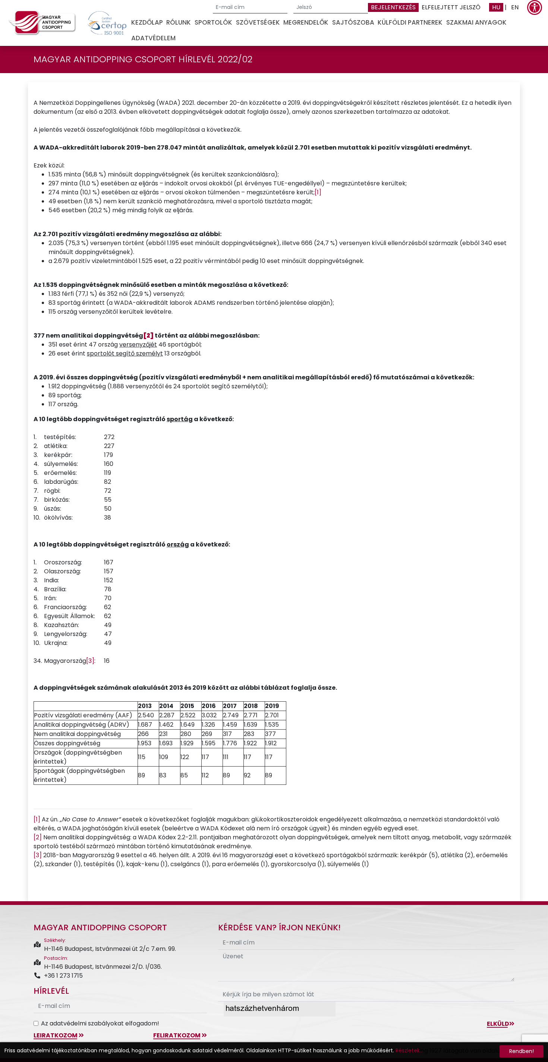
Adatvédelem (153, 38)
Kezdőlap (147, 22)
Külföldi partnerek (410, 22)
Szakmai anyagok (476, 22)
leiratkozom (56, 1035)
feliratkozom (177, 1035)
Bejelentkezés (393, 7)
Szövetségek (258, 22)
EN (515, 7)
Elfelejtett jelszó (451, 7)
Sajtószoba (353, 22)
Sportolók (213, 22)
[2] (38, 837)
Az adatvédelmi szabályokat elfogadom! (100, 1023)
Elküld (498, 1023)
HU (496, 7)
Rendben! (521, 1051)
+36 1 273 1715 (63, 975)
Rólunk (178, 22)
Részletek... (409, 1050)
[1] (318, 192)
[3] (90, 661)
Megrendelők (305, 22)
